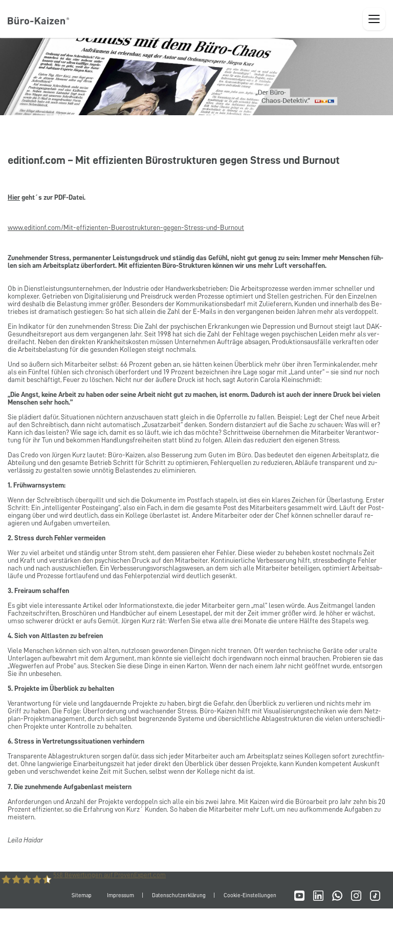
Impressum (120, 895)
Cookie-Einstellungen (250, 895)
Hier (14, 197)
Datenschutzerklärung (179, 895)
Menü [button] (374, 19)
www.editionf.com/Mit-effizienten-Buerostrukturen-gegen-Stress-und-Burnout (126, 227)
